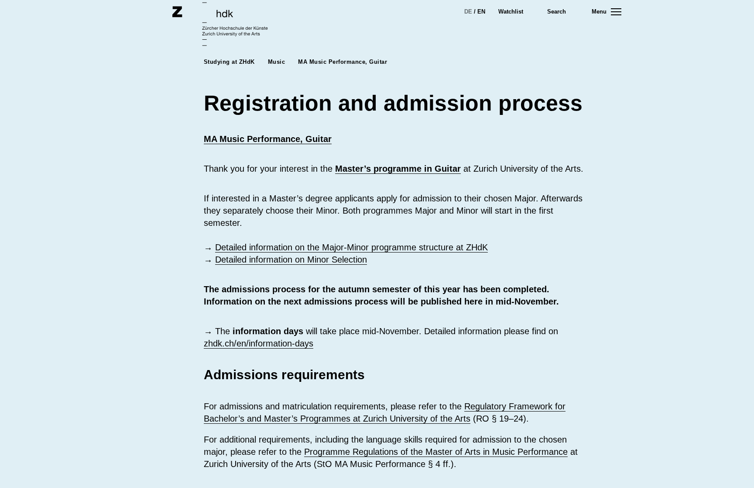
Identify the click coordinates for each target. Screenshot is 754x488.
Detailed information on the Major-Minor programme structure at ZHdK (351, 247)
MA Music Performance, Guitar (268, 139)
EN (481, 11)
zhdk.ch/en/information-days (258, 343)
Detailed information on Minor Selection (291, 259)
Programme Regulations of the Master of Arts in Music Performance (436, 452)
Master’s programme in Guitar (398, 168)
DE (468, 11)
